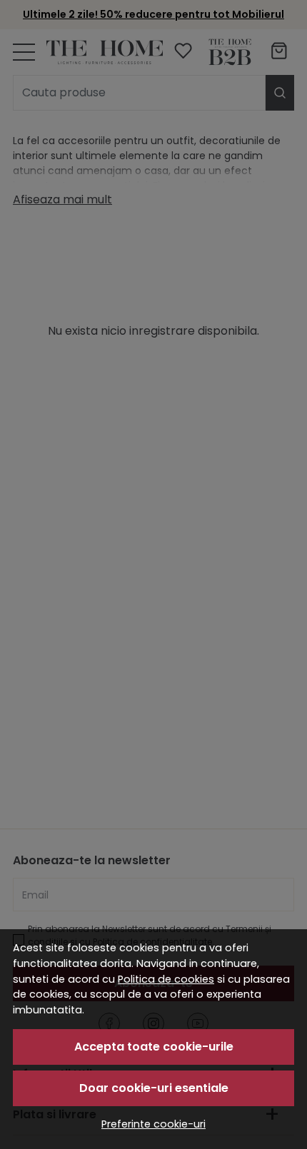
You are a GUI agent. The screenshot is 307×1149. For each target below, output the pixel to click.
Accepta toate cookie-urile (153, 1046)
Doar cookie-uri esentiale (153, 1088)
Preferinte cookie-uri (153, 1124)
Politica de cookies (166, 979)
